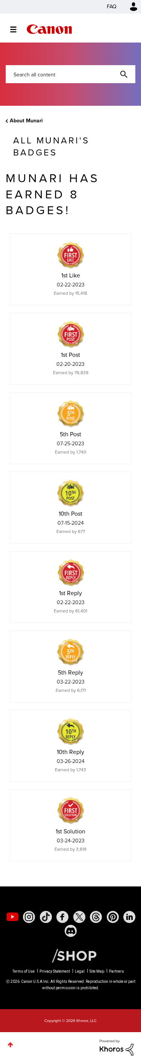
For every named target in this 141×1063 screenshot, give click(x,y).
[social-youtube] (12, 917)
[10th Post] (70, 493)
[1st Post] (70, 334)
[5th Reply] (70, 652)
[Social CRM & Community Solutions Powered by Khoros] (116, 1047)
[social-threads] (96, 917)
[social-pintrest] (113, 917)
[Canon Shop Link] (70, 955)
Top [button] (10, 1044)
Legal (80, 971)
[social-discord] (71, 931)
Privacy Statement (54, 971)
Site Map (96, 971)
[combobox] (70, 74)
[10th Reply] (70, 731)
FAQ (112, 7)
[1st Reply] (70, 572)
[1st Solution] (70, 810)
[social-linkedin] (129, 917)
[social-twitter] (79, 917)
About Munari (26, 121)
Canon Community (49, 29)
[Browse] (17, 29)
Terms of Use (23, 971)
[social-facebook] (62, 917)
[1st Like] (70, 254)
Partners (116, 971)
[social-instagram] (29, 917)
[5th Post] (70, 413)
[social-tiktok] (46, 917)
